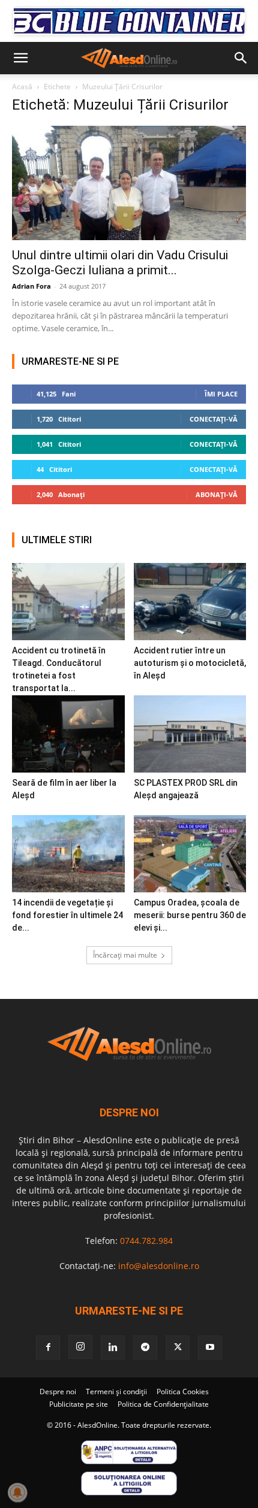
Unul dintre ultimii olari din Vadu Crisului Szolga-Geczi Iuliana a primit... (120, 262)
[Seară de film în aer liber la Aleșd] (68, 734)
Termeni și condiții (116, 1391)
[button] (20, 58)
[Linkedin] (113, 1347)
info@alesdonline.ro (158, 1265)
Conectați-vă (214, 418)
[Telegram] (145, 1347)
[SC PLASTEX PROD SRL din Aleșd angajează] (190, 734)
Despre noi (58, 1391)
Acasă (22, 86)
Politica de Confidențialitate (163, 1404)
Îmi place (221, 393)
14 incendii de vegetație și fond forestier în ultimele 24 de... (67, 915)
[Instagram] (80, 1347)
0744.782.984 (146, 1240)
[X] (178, 1347)
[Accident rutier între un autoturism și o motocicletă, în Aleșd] (190, 601)
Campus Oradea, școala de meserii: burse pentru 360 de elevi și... (190, 915)
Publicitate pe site (78, 1404)
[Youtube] (210, 1347)
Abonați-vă (217, 494)
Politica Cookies (183, 1391)
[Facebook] (48, 1347)
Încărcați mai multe (125, 955)
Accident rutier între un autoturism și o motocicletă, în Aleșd (190, 663)
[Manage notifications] (17, 1492)
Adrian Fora (31, 285)
